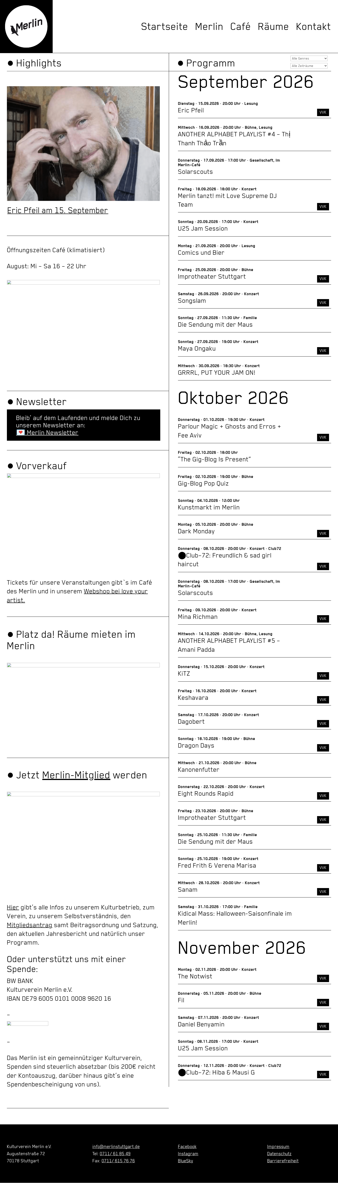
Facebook (187, 1146)
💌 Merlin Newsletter (47, 432)
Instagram (188, 1153)
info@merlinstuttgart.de (116, 1146)
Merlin (209, 26)
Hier (13, 907)
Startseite (164, 26)
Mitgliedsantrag (29, 925)
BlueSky (185, 1160)
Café (240, 26)
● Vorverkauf (37, 465)
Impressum (278, 1146)
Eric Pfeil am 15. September (57, 210)
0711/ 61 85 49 (115, 1153)
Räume (273, 26)
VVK (323, 112)
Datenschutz (279, 1153)
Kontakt (313, 26)
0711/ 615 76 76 (118, 1160)
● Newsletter (37, 401)
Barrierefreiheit (283, 1160)
